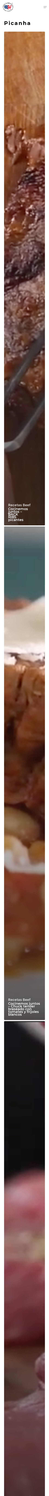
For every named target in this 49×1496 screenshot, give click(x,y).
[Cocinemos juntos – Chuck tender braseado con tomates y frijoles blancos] (24, 773)
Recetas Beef (19, 999)
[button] (45, 7)
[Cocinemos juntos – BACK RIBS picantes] (24, 278)
